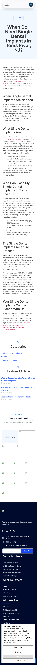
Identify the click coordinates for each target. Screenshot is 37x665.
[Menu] (31, 4)
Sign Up (27, 551)
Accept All (18, 657)
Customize (18, 647)
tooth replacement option (13, 139)
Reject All (18, 652)
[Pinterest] (14, 531)
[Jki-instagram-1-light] (7, 531)
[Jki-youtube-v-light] (10, 531)
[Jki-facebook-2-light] (3, 531)
